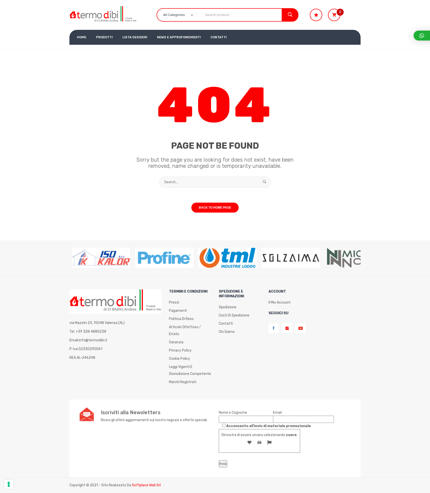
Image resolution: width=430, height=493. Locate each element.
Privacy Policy (180, 350)
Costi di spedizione (234, 315)
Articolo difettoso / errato (185, 330)
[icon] (316, 15)
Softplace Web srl (146, 485)
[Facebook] (274, 328)
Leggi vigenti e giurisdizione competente (190, 370)
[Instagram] (287, 328)
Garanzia (176, 342)
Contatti (226, 323)
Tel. (87, 331)
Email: (88, 340)
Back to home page (215, 207)
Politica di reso (181, 319)
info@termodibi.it (93, 340)
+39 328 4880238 (91, 331)
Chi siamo (227, 332)
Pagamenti (178, 311)
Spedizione (227, 307)
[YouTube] (300, 328)
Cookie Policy (179, 359)
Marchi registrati (182, 382)
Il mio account (280, 302)
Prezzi (174, 302)
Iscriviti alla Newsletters (131, 412)
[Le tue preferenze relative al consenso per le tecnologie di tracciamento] (8, 484)
